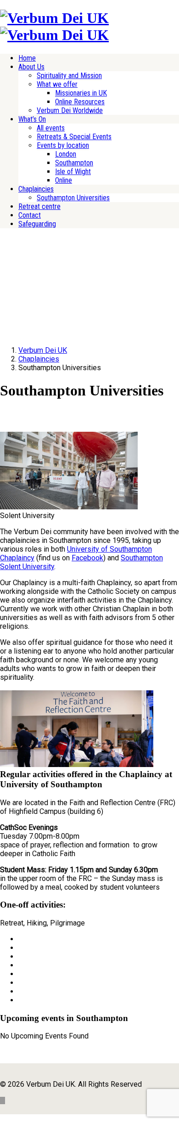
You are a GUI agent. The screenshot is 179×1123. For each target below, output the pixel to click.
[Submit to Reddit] (21, 982)
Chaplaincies (36, 189)
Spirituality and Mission (69, 75)
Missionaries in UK (81, 93)
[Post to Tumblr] (21, 965)
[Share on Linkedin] (21, 991)
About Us (31, 66)
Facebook (87, 557)
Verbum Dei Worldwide (70, 110)
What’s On (32, 119)
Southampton (74, 162)
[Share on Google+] (21, 956)
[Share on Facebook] (21, 939)
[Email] (21, 1000)
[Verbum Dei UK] (54, 18)
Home (27, 58)
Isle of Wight (73, 171)
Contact (29, 215)
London (65, 154)
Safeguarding (37, 224)
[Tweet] (21, 947)
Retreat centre (39, 206)
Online (63, 180)
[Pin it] (21, 974)
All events (51, 128)
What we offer (57, 84)
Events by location (63, 145)
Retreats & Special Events (74, 136)
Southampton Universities (73, 197)
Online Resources (80, 101)
